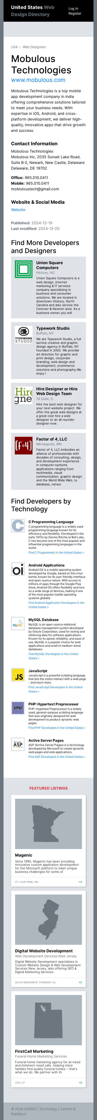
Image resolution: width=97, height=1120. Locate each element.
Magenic (23, 855)
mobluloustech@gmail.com (35, 189)
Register (75, 13)
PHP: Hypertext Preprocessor (53, 704)
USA (14, 47)
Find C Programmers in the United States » (56, 552)
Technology (48, 1109)
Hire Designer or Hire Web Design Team (56, 391)
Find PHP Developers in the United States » (56, 727)
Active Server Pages (46, 740)
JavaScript (37, 671)
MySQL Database (43, 619)
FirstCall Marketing (34, 1051)
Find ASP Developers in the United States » (56, 756)
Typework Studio (52, 328)
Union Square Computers (49, 265)
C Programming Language (51, 522)
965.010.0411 (36, 177)
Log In (73, 8)
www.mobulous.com (38, 79)
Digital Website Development (44, 951)
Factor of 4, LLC (51, 439)
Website (18, 209)
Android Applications (46, 565)
